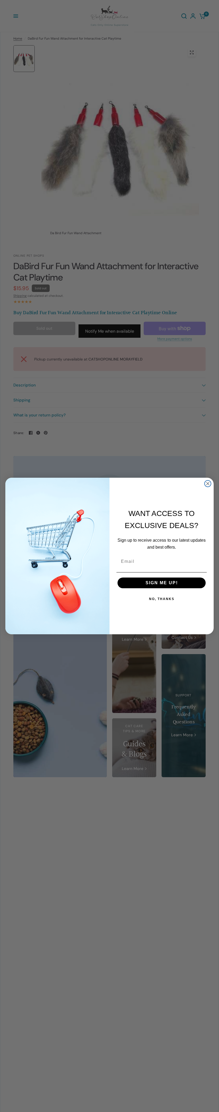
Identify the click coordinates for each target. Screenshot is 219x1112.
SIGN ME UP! (162, 582)
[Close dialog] (208, 483)
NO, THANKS (161, 599)
